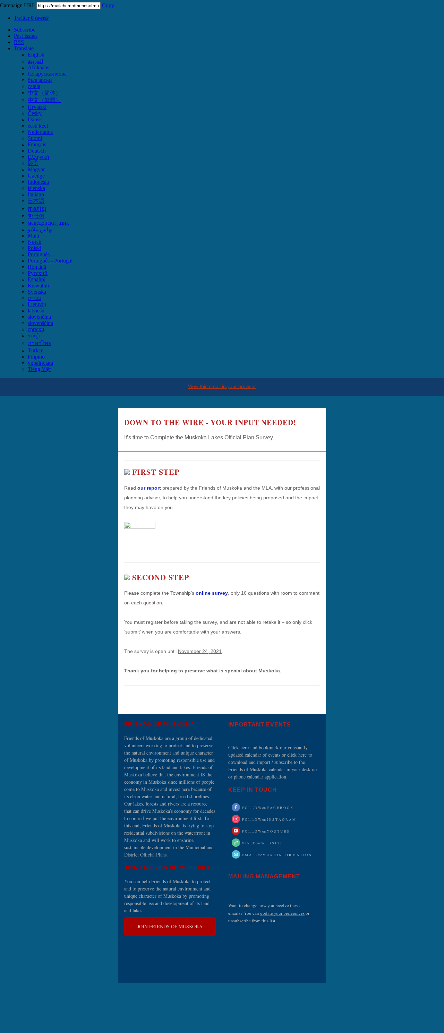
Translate (24, 48)
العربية (35, 61)
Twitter (31, 18)
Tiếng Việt (39, 369)
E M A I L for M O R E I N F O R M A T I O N (276, 854)
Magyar (36, 169)
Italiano (36, 194)
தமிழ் (34, 335)
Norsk (34, 242)
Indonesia (38, 182)
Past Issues (25, 36)
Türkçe (35, 350)
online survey (212, 593)
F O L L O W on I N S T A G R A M (269, 819)
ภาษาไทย (39, 343)
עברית (34, 298)
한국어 (36, 216)
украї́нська (40, 363)
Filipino (36, 357)
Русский (38, 273)
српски (36, 329)
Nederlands (40, 132)
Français (37, 144)
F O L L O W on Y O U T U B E (265, 831)
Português (39, 254)
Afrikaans (38, 67)
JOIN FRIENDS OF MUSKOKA (170, 926)
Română (37, 267)
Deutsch (37, 151)
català (34, 86)
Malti (33, 236)
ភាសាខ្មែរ (37, 209)
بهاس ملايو (40, 229)
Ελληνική (38, 157)
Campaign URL (17, 5)
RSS (19, 42)
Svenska (37, 292)
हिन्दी (33, 163)
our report (149, 488)
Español (36, 279)
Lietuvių (37, 304)
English (36, 55)
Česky (35, 113)
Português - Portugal (50, 261)
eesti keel (38, 126)
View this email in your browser (222, 386)
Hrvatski (37, 107)
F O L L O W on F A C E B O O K (267, 807)
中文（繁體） (44, 100)
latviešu (36, 310)
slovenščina (40, 323)
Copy (108, 5)
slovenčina (39, 317)
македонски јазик (48, 223)
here (244, 747)
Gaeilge (36, 176)
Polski (34, 248)
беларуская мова (47, 74)
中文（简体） (44, 93)
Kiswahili (38, 286)
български (40, 80)
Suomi (35, 138)
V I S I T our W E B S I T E (262, 843)
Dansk (35, 119)
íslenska (36, 188)
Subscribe (24, 30)
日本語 (36, 201)
